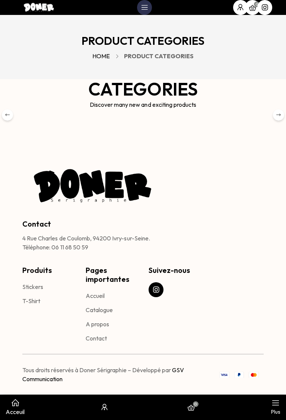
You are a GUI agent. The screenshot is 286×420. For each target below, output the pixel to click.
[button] (278, 115)
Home (101, 56)
